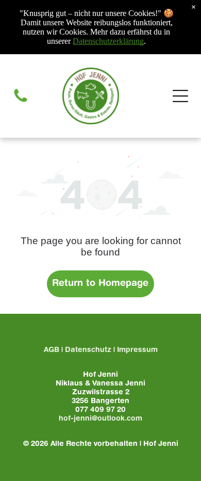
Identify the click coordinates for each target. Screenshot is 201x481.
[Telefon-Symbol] (20, 102)
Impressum (137, 350)
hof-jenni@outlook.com (100, 419)
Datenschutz (88, 350)
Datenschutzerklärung (108, 41)
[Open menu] (180, 96)
